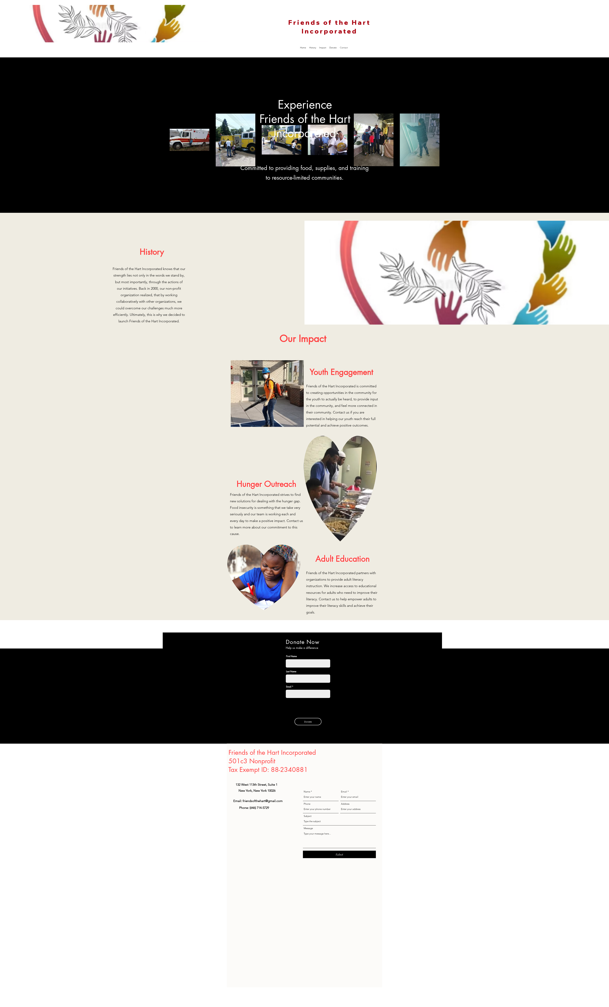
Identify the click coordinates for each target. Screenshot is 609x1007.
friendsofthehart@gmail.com (263, 801)
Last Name (291, 671)
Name (307, 791)
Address (345, 804)
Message (308, 828)
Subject (307, 816)
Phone (307, 804)
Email (344, 791)
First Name (291, 656)
